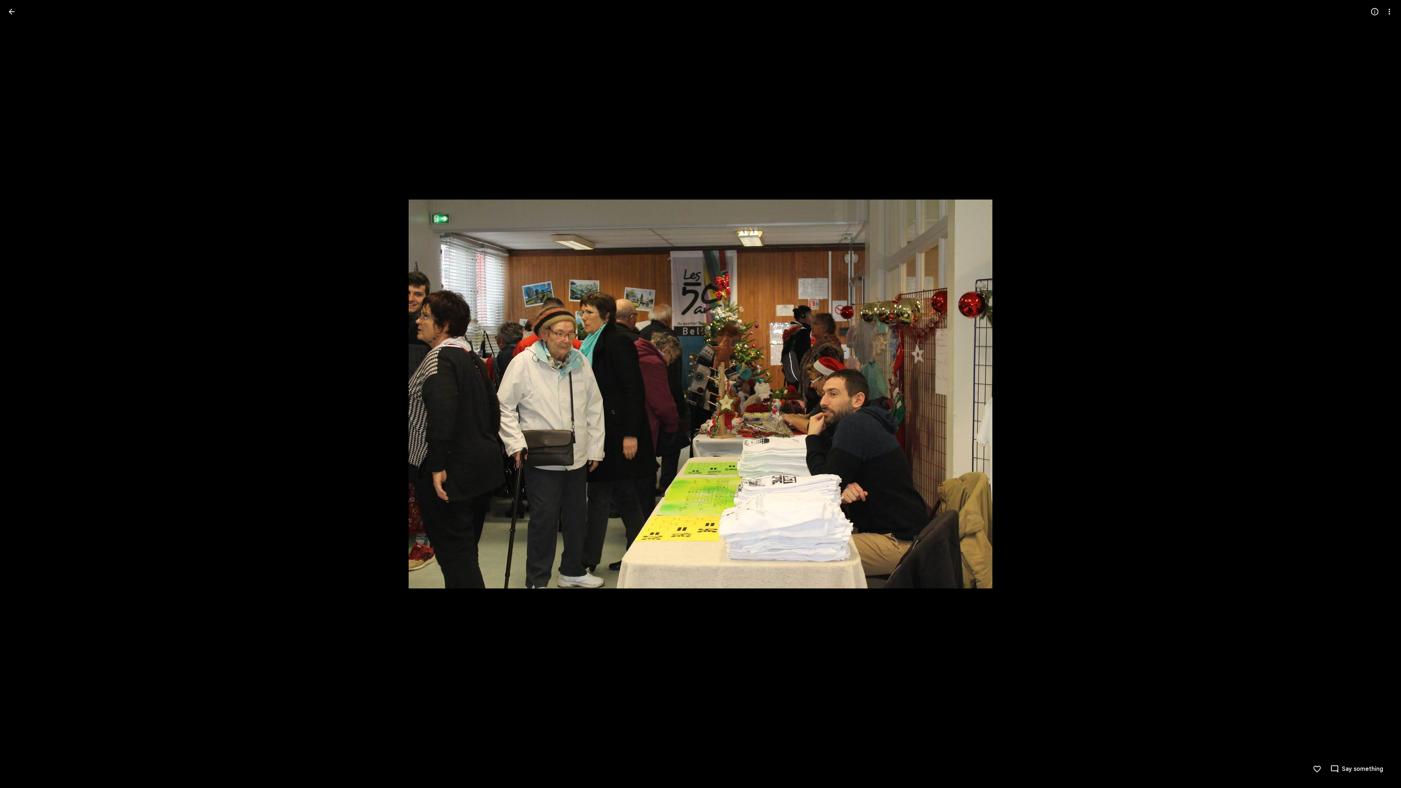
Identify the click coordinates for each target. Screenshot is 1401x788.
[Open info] (1374, 11)
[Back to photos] (11, 11)
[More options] (1389, 11)
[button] (20, 394)
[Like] (1317, 769)
